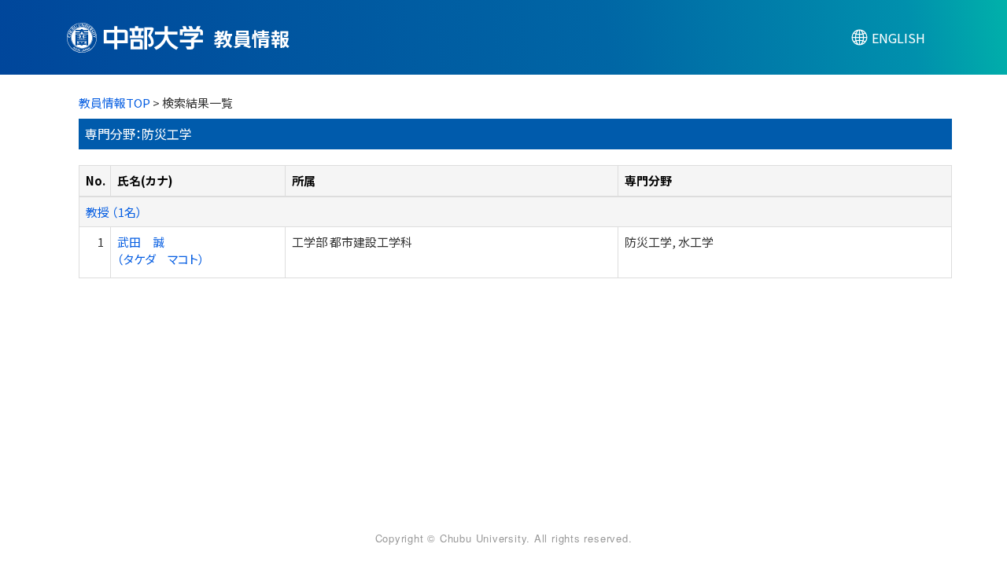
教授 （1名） (114, 212)
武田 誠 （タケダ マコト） (161, 249)
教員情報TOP (114, 102)
